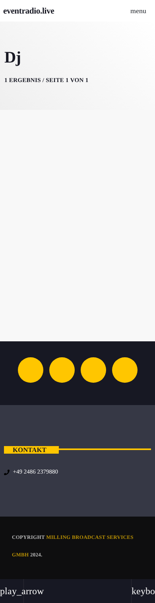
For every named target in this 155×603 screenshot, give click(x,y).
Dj (76, 271)
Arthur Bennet (77, 284)
